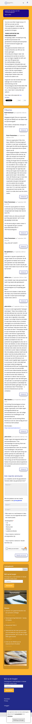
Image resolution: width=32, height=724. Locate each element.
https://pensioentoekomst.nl (12, 428)
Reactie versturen (21, 555)
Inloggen (6, 705)
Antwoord (23, 130)
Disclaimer (7, 699)
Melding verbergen (18, 720)
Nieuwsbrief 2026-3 (11, 625)
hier (20, 95)
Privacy (6, 701)
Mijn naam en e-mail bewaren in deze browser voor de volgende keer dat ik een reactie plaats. (15, 515)
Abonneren (9, 585)
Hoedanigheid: (9, 521)
